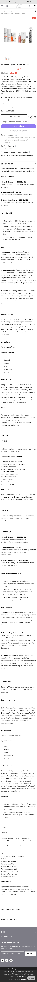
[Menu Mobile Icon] (2, 6)
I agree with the (9, 122)
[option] (18, 35)
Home (3, 11)
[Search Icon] (9, 6)
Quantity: (4, 103)
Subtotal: (4, 111)
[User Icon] (29, 6)
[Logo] (19, 6)
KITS (8, 11)
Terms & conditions (22, 122)
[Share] (34, 117)
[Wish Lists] (30, 117)
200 (5, 156)
